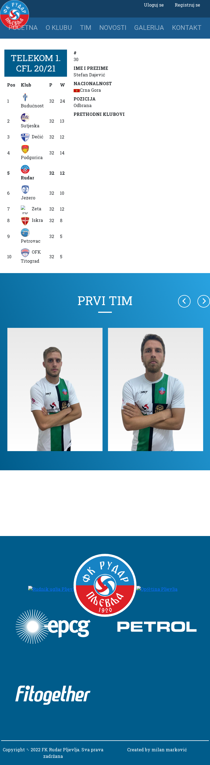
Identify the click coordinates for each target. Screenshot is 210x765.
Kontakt (187, 27)
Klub (26, 85)
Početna (23, 27)
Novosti (112, 27)
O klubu (59, 27)
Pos (11, 85)
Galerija (149, 27)
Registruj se (187, 5)
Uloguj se (154, 5)
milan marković (169, 749)
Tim (85, 27)
